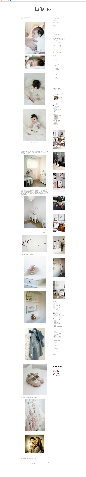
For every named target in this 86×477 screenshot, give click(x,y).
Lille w (25, 458)
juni (55, 73)
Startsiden (34, 462)
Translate (60, 52)
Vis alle (64, 126)
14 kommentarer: (33, 458)
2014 (55, 59)
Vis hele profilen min (56, 34)
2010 (55, 82)
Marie (22, 18)
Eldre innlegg (47, 462)
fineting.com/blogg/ (57, 349)
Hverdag (59, 40)
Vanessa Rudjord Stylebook (58, 333)
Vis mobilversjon (34, 463)
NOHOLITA (55, 325)
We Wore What (56, 322)
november (56, 64)
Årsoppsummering (55, 48)
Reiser (58, 45)
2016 (55, 56)
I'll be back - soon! (56, 347)
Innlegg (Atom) (26, 466)
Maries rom (23, 150)
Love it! (55, 344)
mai (55, 74)
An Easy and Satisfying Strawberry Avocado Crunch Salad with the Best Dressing (59, 331)
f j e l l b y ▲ (56, 108)
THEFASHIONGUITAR (57, 336)
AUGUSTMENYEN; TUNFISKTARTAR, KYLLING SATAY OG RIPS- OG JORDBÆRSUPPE (59, 90)
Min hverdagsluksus (56, 112)
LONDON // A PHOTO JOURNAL (58, 121)
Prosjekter (63, 44)
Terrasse (54, 47)
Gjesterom (55, 39)
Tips (57, 47)
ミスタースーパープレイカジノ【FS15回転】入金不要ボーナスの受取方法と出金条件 (59, 315)
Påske (55, 45)
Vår (63, 47)
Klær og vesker (57, 42)
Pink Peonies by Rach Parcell (58, 329)
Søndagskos (62, 46)
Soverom (55, 46)
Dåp (62, 38)
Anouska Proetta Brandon (58, 340)
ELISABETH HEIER (57, 120)
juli (55, 72)
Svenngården (56, 114)
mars (55, 77)
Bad (53, 38)
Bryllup (60, 38)
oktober (56, 68)
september (56, 69)
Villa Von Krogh (56, 105)
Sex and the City (63, 45)
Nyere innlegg (23, 462)
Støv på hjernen (56, 334)
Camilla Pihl (56, 351)
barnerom (56, 38)
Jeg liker (60, 41)
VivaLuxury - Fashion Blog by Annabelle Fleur (58, 318)
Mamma (54, 44)
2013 (55, 60)
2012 (55, 61)
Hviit (54, 111)
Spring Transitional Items (57, 323)
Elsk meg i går (56, 124)
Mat (60, 44)
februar (56, 78)
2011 (55, 81)
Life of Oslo (56, 123)
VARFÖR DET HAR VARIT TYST (58, 93)
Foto (64, 38)
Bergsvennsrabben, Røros (57, 109)
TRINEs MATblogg (57, 88)
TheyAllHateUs (56, 313)
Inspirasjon (55, 41)
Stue (58, 46)
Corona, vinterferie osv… (57, 106)
